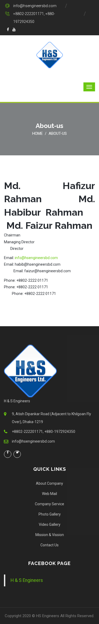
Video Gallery (49, 524)
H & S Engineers (27, 580)
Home (37, 133)
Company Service (49, 504)
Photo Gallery (50, 514)
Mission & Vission (49, 535)
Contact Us (49, 545)
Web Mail (49, 494)
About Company (49, 483)
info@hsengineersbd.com (34, 6)
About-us (58, 133)
